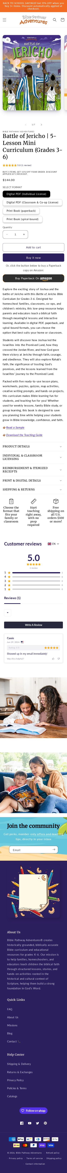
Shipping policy (54, 1158)
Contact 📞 (14, 1041)
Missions (12, 1025)
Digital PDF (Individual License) (26, 193)
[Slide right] (41, 125)
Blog (9, 1033)
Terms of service (34, 1158)
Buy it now (33, 257)
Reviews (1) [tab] (12, 598)
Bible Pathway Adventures (29, 1153)
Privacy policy (16, 1158)
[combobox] (7, 612)
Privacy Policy (15, 1080)
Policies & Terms (17, 1088)
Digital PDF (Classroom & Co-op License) (32, 202)
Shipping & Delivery (19, 1063)
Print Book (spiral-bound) (23, 219)
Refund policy (53, 1153)
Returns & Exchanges (20, 1072)
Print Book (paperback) (21, 210)
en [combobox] (54, 543)
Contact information (35, 1164)
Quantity (7, 227)
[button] (4, 20)
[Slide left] (26, 125)
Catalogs (12, 1096)
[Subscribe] (54, 849)
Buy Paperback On (27, 278)
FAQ (9, 1009)
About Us (12, 1017)
